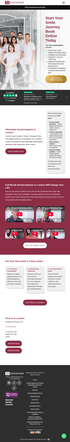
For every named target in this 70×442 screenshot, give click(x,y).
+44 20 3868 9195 (10, 327)
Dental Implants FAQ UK (35, 393)
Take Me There (13, 343)
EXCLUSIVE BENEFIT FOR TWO (56, 79)
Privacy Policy (35, 409)
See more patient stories (35, 245)
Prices (35, 380)
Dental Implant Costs (16, 151)
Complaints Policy (35, 406)
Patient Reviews (35, 396)
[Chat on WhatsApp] (64, 436)
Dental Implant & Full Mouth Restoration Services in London (35, 385)
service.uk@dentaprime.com (14, 377)
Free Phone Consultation (35, 302)
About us (35, 390)
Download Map (13, 350)
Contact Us (35, 399)
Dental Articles (35, 402)
